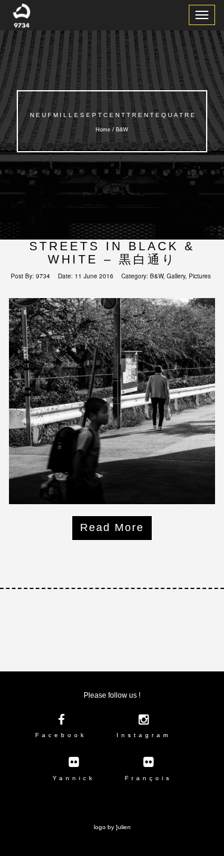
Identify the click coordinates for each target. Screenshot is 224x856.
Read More (112, 527)
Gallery (176, 276)
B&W (156, 276)
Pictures (200, 276)
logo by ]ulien (112, 827)
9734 (43, 276)
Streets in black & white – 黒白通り (112, 253)
